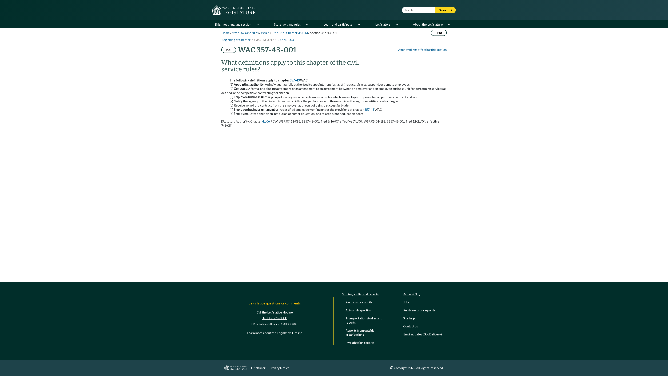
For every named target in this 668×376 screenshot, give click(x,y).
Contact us (410, 326)
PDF (228, 49)
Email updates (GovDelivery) (422, 334)
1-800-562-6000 (274, 318)
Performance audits (358, 302)
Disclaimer (258, 368)
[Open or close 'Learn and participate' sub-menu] (358, 24)
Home (225, 33)
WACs (265, 33)
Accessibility (411, 294)
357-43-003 (286, 40)
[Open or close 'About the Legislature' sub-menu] (449, 24)
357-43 (295, 80)
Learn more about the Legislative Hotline (274, 333)
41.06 (266, 121)
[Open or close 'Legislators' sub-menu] (396, 24)
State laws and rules (287, 24)
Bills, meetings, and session (233, 24)
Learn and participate (337, 24)
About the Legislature (428, 24)
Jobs (406, 302)
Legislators (382, 24)
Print (439, 32)
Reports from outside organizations (360, 332)
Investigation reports (359, 342)
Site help (409, 318)
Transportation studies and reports (363, 320)
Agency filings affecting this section (422, 50)
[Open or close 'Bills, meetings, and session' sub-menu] (257, 24)
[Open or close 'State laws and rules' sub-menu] (307, 24)
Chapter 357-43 (297, 33)
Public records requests (419, 310)
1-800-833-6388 (289, 324)
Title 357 (278, 33)
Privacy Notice (279, 368)
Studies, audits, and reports (360, 294)
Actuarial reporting (358, 310)
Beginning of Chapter (235, 40)
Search (444, 10)
